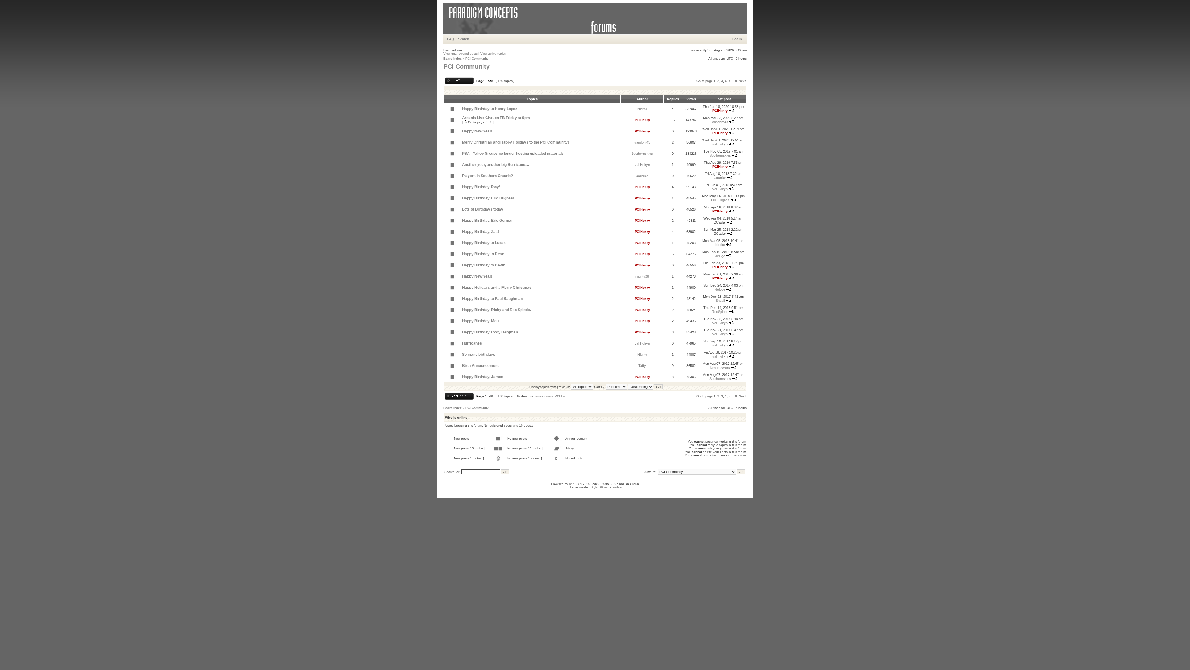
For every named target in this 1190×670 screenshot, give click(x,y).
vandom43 (720, 122)
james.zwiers (720, 367)
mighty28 (642, 276)
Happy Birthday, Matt (480, 321)
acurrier (642, 176)
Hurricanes (472, 343)
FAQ (450, 39)
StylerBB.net (600, 487)
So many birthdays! (479, 354)
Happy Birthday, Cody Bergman (490, 332)
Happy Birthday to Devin (483, 265)
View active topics (493, 53)
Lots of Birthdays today (482, 209)
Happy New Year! (477, 131)
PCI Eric (560, 396)
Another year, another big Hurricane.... (495, 165)
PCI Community (477, 58)
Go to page (704, 81)
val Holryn (720, 144)
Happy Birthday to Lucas (484, 243)
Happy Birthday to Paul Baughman (492, 299)
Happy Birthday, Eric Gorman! (488, 220)
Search (463, 39)
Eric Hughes (720, 200)
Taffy (642, 366)
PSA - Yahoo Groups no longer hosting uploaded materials (513, 153)
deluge (720, 256)
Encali (720, 300)
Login (737, 39)
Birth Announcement (480, 366)
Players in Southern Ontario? (487, 176)
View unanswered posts (460, 53)
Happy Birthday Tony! (481, 187)
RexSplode (720, 312)
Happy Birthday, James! (483, 377)
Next (742, 81)
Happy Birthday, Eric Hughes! (488, 198)
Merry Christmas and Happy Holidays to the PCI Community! (515, 142)
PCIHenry (720, 111)
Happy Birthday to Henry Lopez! (490, 109)
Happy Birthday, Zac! (480, 232)
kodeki (617, 487)
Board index (452, 58)
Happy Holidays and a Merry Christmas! (497, 287)
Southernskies (642, 153)
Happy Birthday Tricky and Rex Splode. (496, 310)
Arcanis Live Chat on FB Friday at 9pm (496, 118)
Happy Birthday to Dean (483, 254)
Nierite (642, 109)
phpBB (574, 483)
